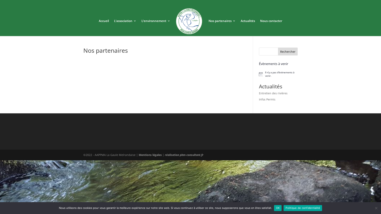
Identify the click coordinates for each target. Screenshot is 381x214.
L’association (123, 21)
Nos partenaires (220, 21)
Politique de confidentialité (303, 207)
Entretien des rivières (273, 93)
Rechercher (287, 52)
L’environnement (153, 21)
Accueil (104, 21)
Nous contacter (271, 21)
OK (278, 207)
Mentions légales (150, 155)
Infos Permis (267, 99)
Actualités (248, 21)
